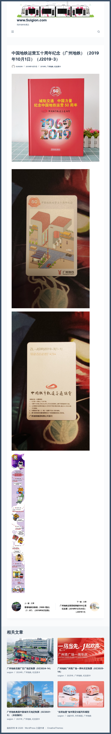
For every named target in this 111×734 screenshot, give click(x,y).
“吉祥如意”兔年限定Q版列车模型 (73, 711)
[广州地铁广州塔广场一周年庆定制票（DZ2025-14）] (81, 651)
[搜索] (99, 32)
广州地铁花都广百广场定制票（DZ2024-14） (29, 668)
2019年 (43, 66)
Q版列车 (70, 716)
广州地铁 (50, 66)
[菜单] (12, 31)
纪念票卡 (57, 66)
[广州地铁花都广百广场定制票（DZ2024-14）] (30, 651)
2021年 (19, 719)
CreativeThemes (55, 728)
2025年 (70, 675)
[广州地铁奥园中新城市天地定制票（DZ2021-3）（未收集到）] (30, 694)
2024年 (19, 672)
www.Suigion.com (32, 20)
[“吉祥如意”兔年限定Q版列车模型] (81, 694)
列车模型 (79, 716)
